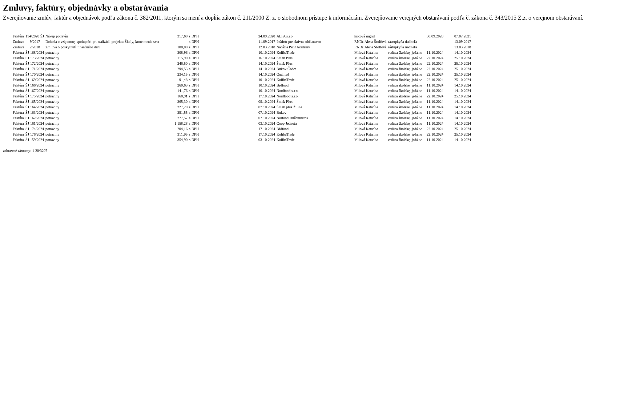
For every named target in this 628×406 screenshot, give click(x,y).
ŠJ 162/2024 (34, 118)
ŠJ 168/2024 (34, 53)
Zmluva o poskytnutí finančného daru (72, 47)
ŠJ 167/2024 (34, 91)
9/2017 (35, 42)
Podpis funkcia (405, 31)
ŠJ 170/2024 (34, 74)
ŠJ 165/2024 (34, 102)
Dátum (267, 31)
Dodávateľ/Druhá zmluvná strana (303, 31)
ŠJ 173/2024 (34, 58)
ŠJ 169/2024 (34, 80)
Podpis (370, 31)
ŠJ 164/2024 (34, 107)
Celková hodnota (174, 31)
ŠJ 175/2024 (34, 96)
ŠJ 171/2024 (34, 69)
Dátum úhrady (435, 31)
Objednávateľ (342, 31)
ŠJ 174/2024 (34, 129)
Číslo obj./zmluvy (221, 31)
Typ (18, 31)
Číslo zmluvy (247, 31)
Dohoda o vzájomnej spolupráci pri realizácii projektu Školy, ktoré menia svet (102, 42)
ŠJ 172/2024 (34, 63)
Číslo (35, 31)
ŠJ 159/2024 (34, 140)
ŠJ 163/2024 (34, 112)
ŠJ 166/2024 (34, 85)
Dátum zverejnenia (462, 31)
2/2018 (35, 47)
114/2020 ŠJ (34, 36)
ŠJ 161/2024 (34, 123)
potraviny (52, 53)
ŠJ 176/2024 (34, 134)
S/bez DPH (197, 31)
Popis (102, 31)
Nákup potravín (56, 36)
